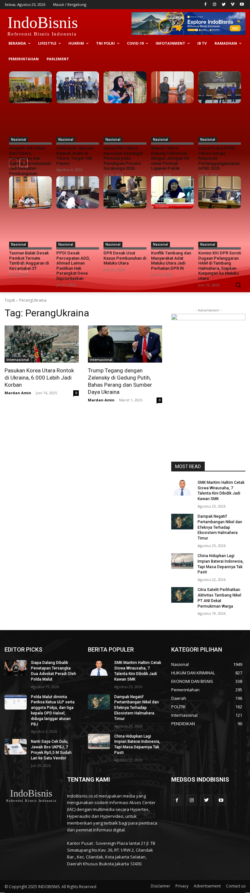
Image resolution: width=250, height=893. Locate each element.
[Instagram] (214, 4)
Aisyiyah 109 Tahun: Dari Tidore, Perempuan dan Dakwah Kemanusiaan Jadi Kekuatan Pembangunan (30, 161)
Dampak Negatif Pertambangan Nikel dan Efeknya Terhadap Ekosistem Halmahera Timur (220, 527)
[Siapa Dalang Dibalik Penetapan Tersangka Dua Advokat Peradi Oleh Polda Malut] (16, 668)
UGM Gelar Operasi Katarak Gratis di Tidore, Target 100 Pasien (74, 156)
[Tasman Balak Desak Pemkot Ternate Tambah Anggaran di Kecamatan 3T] (30, 192)
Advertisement (207, 886)
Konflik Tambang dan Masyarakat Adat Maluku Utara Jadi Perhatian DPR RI (171, 261)
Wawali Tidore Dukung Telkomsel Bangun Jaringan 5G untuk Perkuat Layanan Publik (170, 158)
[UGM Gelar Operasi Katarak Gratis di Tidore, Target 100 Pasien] (77, 87)
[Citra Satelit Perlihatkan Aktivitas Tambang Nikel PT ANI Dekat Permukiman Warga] (182, 595)
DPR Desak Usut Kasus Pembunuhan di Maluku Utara (125, 258)
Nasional (18, 139)
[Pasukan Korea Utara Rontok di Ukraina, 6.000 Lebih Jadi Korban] (42, 344)
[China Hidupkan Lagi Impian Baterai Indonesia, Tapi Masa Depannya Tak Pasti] (182, 561)
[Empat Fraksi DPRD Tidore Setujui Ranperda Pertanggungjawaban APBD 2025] (219, 87)
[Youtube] (241, 4)
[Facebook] (205, 4)
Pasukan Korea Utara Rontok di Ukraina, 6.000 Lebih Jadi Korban (39, 377)
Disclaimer (160, 886)
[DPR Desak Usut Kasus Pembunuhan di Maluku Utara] (125, 192)
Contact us (235, 886)
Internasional (18, 359)
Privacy (181, 886)
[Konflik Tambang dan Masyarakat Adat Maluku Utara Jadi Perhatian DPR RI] (172, 192)
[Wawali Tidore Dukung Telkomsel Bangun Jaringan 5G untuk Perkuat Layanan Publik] (172, 87)
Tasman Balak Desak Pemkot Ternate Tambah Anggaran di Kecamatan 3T (29, 261)
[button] (237, 284)
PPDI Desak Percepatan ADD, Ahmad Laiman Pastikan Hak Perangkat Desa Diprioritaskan (73, 266)
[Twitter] (224, 4)
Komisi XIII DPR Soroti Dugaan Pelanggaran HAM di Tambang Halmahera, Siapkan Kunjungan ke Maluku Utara (219, 266)
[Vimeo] (232, 4)
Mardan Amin (18, 392)
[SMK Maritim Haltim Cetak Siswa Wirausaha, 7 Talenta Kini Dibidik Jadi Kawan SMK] (182, 488)
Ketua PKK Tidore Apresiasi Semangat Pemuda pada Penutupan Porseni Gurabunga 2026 (123, 158)
